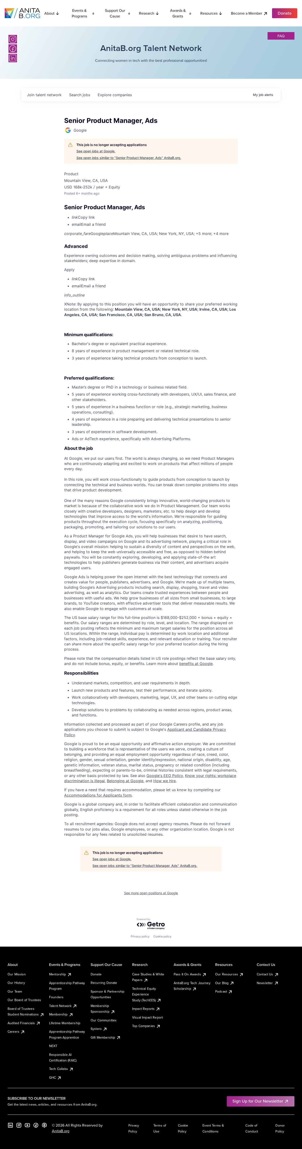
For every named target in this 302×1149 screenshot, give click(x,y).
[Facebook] (13, 48)
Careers (13, 1031)
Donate (96, 974)
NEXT (53, 1046)
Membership (58, 1014)
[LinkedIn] (13, 58)
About (49, 13)
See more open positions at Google (151, 893)
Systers (96, 1028)
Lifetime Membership (64, 1023)
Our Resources (226, 974)
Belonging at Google (125, 780)
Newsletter (265, 983)
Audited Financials (21, 1023)
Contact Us (265, 974)
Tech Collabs (58, 1068)
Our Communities (104, 1020)
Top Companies (143, 1026)
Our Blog (222, 983)
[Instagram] (13, 39)
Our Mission (17, 974)
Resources (209, 13)
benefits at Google (196, 663)
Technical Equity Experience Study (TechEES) (144, 994)
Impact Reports (143, 1008)
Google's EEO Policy (165, 775)
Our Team (15, 991)
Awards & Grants (178, 13)
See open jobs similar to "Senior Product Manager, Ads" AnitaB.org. (128, 158)
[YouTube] (27, 1125)
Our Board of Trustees (24, 1000)
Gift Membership (103, 1037)
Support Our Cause (115, 13)
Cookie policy (162, 936)
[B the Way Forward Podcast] (44, 1125)
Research (146, 13)
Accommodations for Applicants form (98, 795)
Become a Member (246, 13)
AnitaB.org (60, 1130)
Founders (56, 997)
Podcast (221, 991)
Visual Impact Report (147, 1017)
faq (281, 35)
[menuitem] (155, 217)
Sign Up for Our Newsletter (257, 1101)
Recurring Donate (104, 982)
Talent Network (60, 1005)
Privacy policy (140, 936)
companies (115, 94)
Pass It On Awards (187, 974)
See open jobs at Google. (95, 151)
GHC (52, 1077)
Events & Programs (79, 13)
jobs (79, 94)
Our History (16, 982)
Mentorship (57, 974)
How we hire (164, 780)
